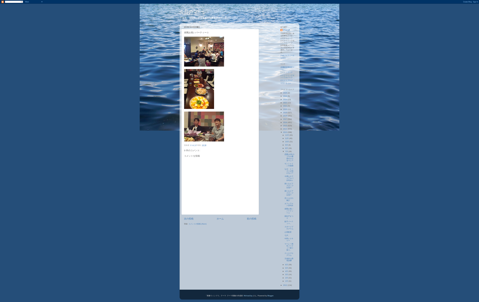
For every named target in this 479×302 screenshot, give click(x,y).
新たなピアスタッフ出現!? (289, 186)
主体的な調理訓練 (289, 259)
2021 (285, 106)
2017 (285, 119)
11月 (287, 138)
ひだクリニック (286, 72)
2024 (285, 96)
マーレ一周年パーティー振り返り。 (289, 247)
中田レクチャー (289, 240)
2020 (285, 109)
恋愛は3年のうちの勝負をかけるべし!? (289, 157)
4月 (286, 271)
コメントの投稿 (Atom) (197, 224)
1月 (286, 281)
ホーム (220, 218)
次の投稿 (188, 218)
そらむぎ (286, 30)
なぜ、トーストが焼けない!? (289, 171)
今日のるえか (285, 83)
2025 (285, 93)
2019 (285, 113)
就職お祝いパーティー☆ (289, 211)
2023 (285, 99)
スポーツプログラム (289, 228)
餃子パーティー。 (289, 222)
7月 (286, 151)
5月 (286, 268)
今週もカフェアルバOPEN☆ (289, 178)
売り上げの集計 (289, 199)
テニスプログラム (289, 254)
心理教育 (288, 232)
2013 (285, 132)
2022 (285, 103)
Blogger (270, 296)
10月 (287, 142)
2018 (285, 116)
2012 (285, 285)
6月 (286, 265)
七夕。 (287, 235)
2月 (286, 278)
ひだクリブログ (286, 80)
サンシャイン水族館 (289, 165)
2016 (285, 122)
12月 (287, 135)
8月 (286, 148)
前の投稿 (251, 218)
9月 (286, 145)
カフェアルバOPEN (289, 205)
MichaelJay (248, 296)
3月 (286, 274)
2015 (285, 126)
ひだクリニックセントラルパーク (287, 76)
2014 (285, 129)
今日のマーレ (193, 11)
